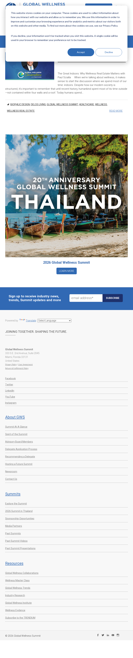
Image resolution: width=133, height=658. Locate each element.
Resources (14, 563)
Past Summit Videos (16, 541)
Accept (81, 52)
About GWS (15, 417)
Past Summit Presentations (20, 548)
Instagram (10, 402)
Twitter (9, 384)
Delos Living (38, 104)
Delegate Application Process (21, 449)
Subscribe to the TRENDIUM (20, 617)
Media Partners (13, 526)
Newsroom (11, 471)
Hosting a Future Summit (18, 464)
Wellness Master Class (17, 580)
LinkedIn (9, 390)
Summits (12, 494)
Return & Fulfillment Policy (16, 368)
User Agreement (25, 364)
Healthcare (86, 104)
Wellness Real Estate (21, 110)
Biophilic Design (20, 104)
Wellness (101, 104)
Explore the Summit (16, 503)
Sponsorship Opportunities (19, 518)
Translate (31, 320)
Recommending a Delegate (20, 456)
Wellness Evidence (15, 610)
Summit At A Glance (16, 426)
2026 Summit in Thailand (19, 511)
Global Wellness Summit (62, 104)
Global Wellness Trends (17, 588)
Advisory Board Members (19, 441)
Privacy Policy (11, 364)
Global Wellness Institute (18, 602)
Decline (109, 52)
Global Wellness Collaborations (21, 573)
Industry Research (15, 595)
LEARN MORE (66, 271)
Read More (116, 110)
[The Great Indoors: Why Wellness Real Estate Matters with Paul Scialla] (29, 66)
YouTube (10, 396)
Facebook (10, 378)
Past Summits (13, 533)
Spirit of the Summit (16, 434)
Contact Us (11, 479)
